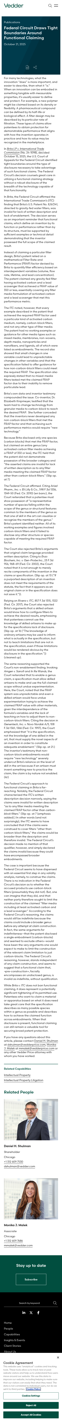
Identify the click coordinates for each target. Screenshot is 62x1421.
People (8, 1328)
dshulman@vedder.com (19, 1166)
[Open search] (50, 6)
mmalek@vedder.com (18, 1245)
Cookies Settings (31, 1395)
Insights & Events (14, 1340)
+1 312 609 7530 (13, 1161)
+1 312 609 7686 (13, 1240)
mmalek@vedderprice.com (36, 1048)
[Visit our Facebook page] (38, 1312)
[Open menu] (56, 5)
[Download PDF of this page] (27, 67)
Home (8, 1322)
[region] (31, 1387)
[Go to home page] (13, 6)
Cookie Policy (33, 1389)
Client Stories (12, 1345)
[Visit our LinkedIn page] (23, 1312)
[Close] (58, 1357)
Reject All (31, 1405)
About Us (10, 1351)
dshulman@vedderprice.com (26, 1044)
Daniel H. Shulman (46, 1040)
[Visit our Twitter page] (31, 1312)
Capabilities (12, 1334)
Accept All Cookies (31, 1414)
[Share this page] (35, 67)
